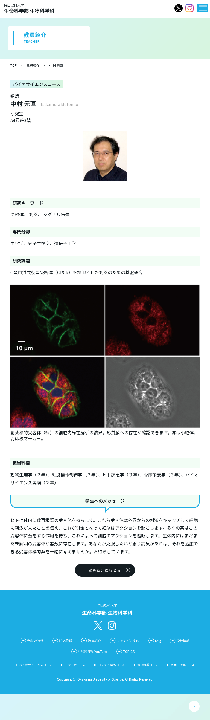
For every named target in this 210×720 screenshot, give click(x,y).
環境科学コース (147, 665)
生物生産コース (75, 665)
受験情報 (182, 640)
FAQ (158, 640)
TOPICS (129, 651)
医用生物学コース (182, 665)
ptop (194, 706)
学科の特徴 (35, 640)
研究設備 (65, 640)
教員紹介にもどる (105, 570)
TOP (13, 65)
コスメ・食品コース (111, 665)
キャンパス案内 (127, 640)
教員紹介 (33, 65)
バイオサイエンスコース (35, 665)
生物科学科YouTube (92, 651)
